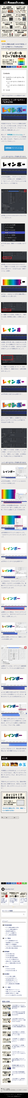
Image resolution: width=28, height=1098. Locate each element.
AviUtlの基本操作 (10, 955)
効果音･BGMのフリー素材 (12, 993)
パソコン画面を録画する (12, 929)
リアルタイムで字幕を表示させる (14, 946)
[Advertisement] (14, 834)
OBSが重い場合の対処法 (12, 948)
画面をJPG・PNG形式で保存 (13, 961)
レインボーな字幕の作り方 (12, 959)
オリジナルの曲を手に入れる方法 (14, 995)
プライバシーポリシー (10, 1094)
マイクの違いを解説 (10, 976)
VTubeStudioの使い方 (11, 970)
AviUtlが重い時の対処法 (12, 957)
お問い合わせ (19, 1094)
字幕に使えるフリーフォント (13, 989)
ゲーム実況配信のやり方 (12, 940)
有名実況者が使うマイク (12, 980)
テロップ (16, 817)
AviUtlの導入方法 (10, 953)
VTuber (6, 966)
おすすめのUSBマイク (11, 978)
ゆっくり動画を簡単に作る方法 (13, 963)
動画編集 (3, 41)
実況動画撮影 (8, 925)
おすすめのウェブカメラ (12, 982)
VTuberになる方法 (10, 968)
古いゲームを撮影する (11, 933)
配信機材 (6, 974)
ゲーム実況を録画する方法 (12, 927)
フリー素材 (7, 987)
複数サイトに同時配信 (11, 944)
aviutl (4, 817)
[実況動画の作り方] (14, 3)
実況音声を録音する (10, 931)
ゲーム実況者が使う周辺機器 (13, 983)
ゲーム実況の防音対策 (11, 934)
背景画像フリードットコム (14, 134)
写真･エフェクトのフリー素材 (13, 991)
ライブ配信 (7, 938)
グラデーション (9, 817)
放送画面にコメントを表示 (12, 942)
